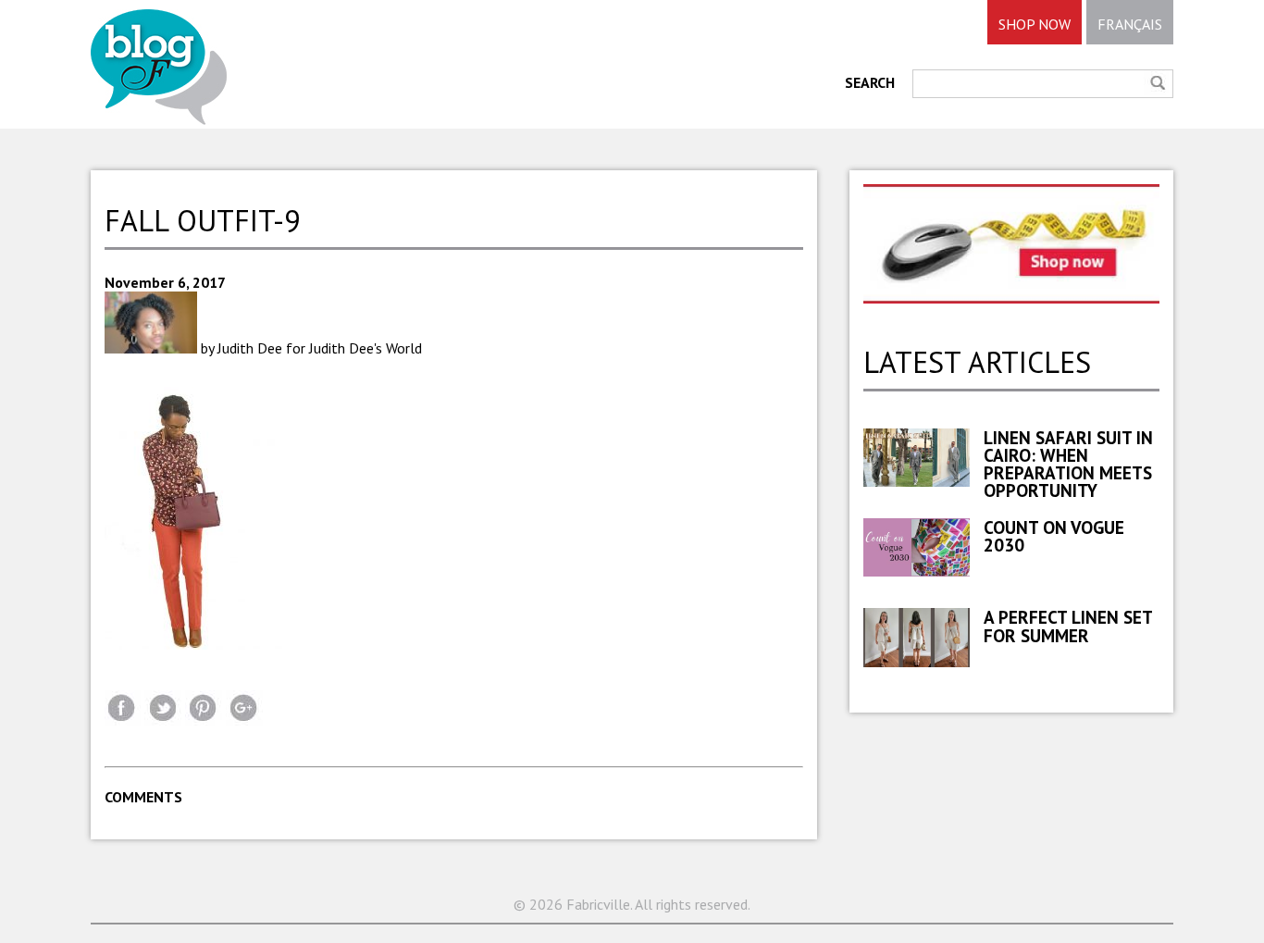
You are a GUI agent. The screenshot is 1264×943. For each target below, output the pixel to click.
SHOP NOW (1034, 24)
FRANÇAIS (1129, 24)
